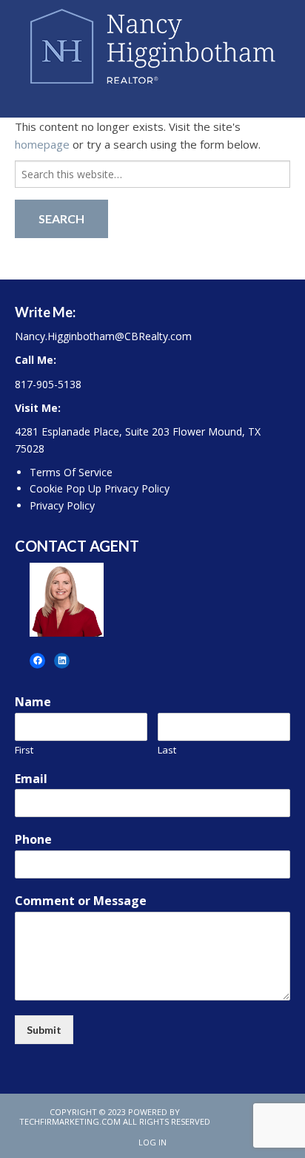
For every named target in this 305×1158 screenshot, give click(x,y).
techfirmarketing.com (70, 1121)
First (24, 750)
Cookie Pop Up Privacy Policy (100, 488)
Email (31, 779)
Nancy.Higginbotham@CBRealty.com (103, 336)
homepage (42, 144)
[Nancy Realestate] (152, 42)
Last (167, 750)
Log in (152, 1142)
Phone (33, 839)
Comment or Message (81, 901)
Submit (44, 1029)
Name (33, 702)
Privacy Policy (62, 505)
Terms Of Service (71, 472)
